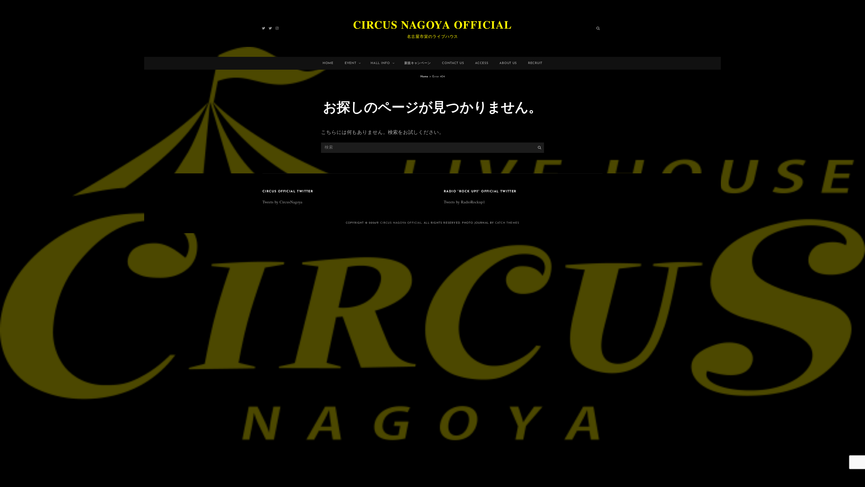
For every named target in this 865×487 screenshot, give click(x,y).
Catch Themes (507, 223)
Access (481, 63)
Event (350, 63)
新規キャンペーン (417, 63)
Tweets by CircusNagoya (282, 201)
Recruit (535, 63)
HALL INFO (380, 63)
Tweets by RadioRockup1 (464, 201)
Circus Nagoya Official (432, 24)
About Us (508, 63)
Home (328, 63)
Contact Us (453, 63)
